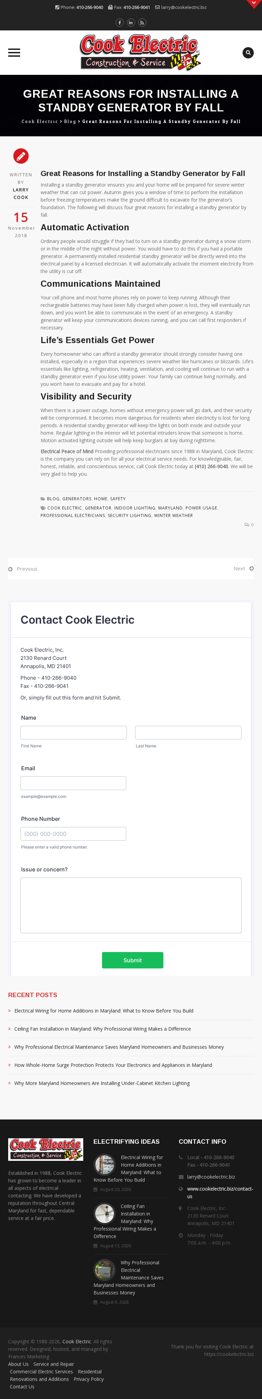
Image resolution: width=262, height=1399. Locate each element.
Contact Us (22, 1386)
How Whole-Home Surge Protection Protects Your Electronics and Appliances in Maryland (113, 1065)
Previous (27, 568)
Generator (98, 508)
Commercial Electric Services (41, 1371)
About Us (18, 1364)
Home (100, 499)
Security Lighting (129, 515)
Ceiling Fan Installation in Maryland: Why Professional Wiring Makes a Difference (102, 1029)
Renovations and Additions (39, 1379)
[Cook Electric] (131, 52)
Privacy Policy (89, 1379)
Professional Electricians (73, 515)
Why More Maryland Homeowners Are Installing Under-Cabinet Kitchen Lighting (102, 1083)
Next (239, 568)
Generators (76, 499)
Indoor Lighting (135, 508)
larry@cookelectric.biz (184, 7)
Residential (90, 1371)
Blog (53, 499)
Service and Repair (53, 1364)
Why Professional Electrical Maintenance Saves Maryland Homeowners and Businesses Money (119, 1047)
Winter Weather (173, 515)
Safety (118, 499)
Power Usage (201, 508)
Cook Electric (64, 508)
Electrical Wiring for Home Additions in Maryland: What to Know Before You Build (103, 1010)
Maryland (170, 508)
